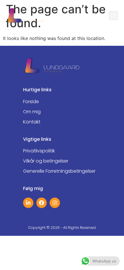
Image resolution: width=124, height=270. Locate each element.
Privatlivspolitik (39, 151)
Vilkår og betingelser (45, 161)
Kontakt (31, 122)
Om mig (32, 112)
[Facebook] (41, 203)
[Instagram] (55, 203)
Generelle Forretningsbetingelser (59, 171)
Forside (31, 102)
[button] (113, 15)
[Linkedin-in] (28, 203)
